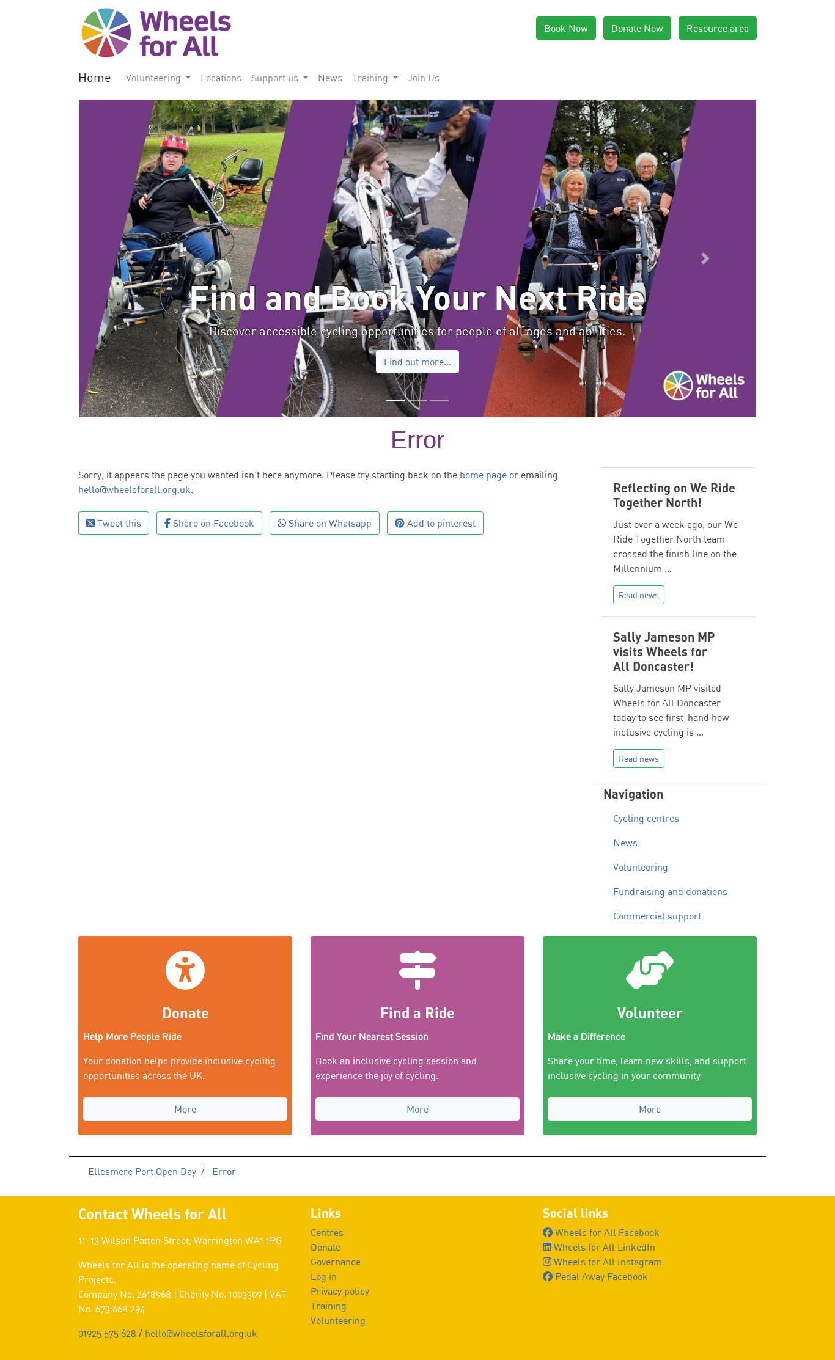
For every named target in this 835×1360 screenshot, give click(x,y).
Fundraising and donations (670, 954)
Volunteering (640, 930)
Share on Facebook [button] (212, 586)
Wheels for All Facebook (606, 1295)
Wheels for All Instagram (606, 1324)
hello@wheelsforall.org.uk (134, 552)
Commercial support (657, 979)
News (330, 77)
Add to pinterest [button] (440, 586)
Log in (324, 1339)
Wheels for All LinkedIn (603, 1310)
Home (94, 77)
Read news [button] (639, 658)
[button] (129, 290)
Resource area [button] (717, 28)
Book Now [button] (566, 28)
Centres (327, 1295)
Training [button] (371, 77)
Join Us (424, 77)
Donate (325, 1310)
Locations (220, 77)
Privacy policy (340, 1354)
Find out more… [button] (417, 418)
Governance (336, 1324)
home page (483, 538)
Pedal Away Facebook (600, 1339)
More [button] (185, 1172)
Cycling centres (646, 881)
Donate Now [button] (637, 28)
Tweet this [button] (118, 586)
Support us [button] (276, 77)
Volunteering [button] (154, 77)
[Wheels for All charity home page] (154, 32)
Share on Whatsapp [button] (329, 586)
